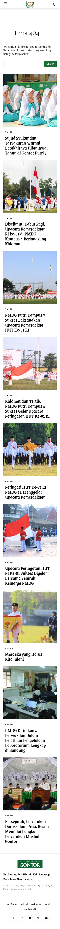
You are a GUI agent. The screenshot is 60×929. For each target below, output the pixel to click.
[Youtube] (46, 918)
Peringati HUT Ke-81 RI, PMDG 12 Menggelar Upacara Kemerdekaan (26, 491)
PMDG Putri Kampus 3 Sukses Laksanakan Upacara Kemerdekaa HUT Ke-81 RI (25, 322)
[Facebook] (13, 918)
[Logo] (30, 4)
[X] (38, 918)
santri (9, 132)
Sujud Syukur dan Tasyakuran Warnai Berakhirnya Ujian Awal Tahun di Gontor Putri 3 (26, 145)
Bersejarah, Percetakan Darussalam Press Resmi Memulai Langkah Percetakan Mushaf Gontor (27, 831)
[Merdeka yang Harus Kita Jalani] (30, 616)
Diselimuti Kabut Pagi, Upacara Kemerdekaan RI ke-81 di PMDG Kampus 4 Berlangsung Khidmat (25, 233)
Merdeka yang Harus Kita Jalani (23, 656)
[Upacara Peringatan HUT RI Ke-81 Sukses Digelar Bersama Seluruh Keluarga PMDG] (30, 530)
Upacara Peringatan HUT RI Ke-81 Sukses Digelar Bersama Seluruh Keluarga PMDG (27, 575)
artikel (9, 648)
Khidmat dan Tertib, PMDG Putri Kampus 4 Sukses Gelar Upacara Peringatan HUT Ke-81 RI (27, 408)
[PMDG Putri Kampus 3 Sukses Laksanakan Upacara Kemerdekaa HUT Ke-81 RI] (30, 277)
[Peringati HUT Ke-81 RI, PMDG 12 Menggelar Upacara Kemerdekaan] (30, 449)
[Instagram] (22, 918)
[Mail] (30, 918)
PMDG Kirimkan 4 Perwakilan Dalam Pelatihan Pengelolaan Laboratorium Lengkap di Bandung (25, 740)
